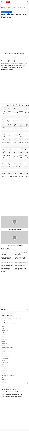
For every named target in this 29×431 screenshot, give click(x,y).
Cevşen (3, 371)
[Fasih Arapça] (8, 2)
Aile (2, 354)
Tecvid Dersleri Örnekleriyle (8, 375)
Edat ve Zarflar (5, 330)
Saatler (3, 360)
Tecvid (3, 334)
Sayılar (3, 345)
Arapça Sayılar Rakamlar (7, 347)
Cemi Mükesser (5, 358)
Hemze (3, 349)
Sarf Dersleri (4, 343)
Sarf (3, 326)
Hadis (3, 332)
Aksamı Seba (4, 339)
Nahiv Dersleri (5, 362)
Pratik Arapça (9, 7)
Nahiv (3, 328)
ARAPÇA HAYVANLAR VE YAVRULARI (6, 253)
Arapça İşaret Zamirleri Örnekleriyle (21, 253)
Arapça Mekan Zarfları (20, 265)
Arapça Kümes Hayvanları (21, 262)
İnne (3, 366)
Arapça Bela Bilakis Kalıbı (7, 262)
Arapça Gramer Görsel (9, 8)
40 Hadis (4, 379)
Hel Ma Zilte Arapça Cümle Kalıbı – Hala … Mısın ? (6, 258)
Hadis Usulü (4, 373)
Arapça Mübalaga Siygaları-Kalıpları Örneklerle (5, 270)
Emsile (3, 341)
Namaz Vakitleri (5, 356)
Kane (3, 364)
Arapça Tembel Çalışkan (7, 265)
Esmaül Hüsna (5, 368)
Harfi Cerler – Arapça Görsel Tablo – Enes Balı (21, 257)
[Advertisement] (14, 35)
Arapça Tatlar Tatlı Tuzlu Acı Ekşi (21, 269)
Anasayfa (4, 7)
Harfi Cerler (4, 351)
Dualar (3, 337)
